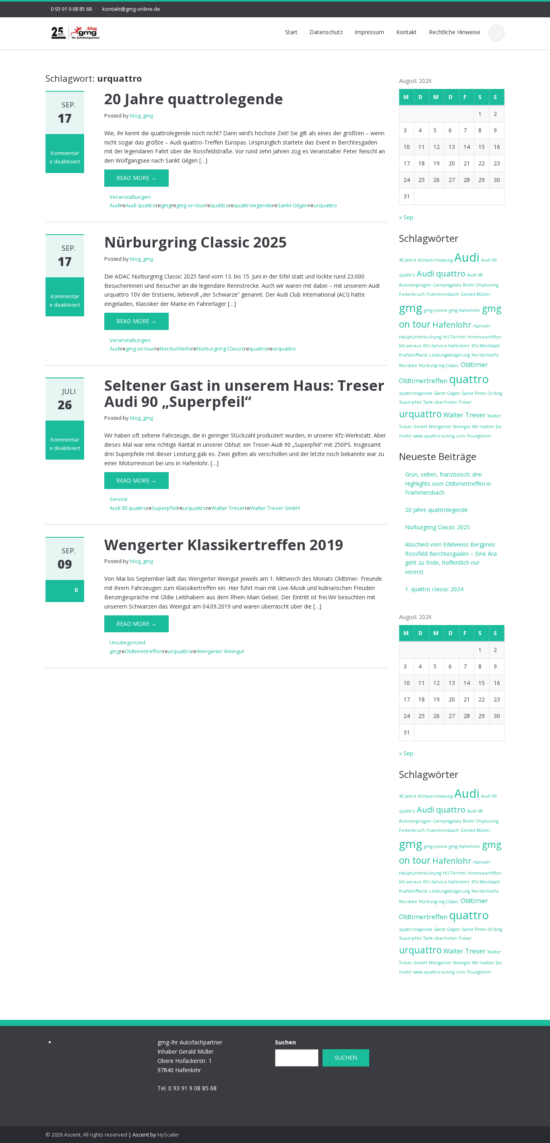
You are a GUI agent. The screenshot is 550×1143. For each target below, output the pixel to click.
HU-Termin (454, 337)
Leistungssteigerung (449, 355)
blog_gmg (141, 115)
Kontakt (406, 32)
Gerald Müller (475, 294)
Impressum (369, 32)
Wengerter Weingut (220, 651)
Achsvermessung (435, 260)
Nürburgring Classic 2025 (195, 242)
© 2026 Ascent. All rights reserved (86, 1134)
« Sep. (406, 217)
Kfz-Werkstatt (485, 346)
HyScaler (168, 1134)
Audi (115, 205)
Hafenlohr (451, 324)
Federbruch (412, 294)
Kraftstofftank (413, 355)
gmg (166, 205)
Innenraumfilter (484, 337)
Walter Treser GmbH (275, 508)
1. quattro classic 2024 (434, 589)
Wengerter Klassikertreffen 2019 (223, 545)
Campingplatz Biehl (453, 285)
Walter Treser (228, 508)
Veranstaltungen (130, 196)
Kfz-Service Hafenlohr (446, 346)
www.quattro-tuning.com (439, 436)
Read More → (136, 178)
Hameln (481, 326)
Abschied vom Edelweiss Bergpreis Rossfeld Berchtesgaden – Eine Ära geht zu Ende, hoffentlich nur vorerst (451, 558)
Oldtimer (474, 364)
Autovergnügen (415, 285)
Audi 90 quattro (128, 508)
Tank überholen (440, 402)
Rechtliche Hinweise (454, 32)
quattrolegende (253, 205)
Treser (465, 402)
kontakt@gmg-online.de (131, 8)
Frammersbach (442, 294)
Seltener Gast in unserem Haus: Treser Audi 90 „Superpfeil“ (244, 393)
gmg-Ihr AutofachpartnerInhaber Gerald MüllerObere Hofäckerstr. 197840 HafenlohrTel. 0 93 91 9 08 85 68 (189, 1065)
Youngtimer (479, 436)
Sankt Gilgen (292, 205)
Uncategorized (127, 642)
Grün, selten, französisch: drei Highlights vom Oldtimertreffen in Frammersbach (448, 483)
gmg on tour (190, 205)
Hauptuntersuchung (420, 337)
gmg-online (435, 310)
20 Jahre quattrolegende (193, 99)
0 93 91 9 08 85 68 (71, 8)
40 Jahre (407, 260)
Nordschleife (175, 348)
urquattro (325, 205)
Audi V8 (475, 275)
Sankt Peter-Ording (482, 393)
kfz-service (410, 346)
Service (119, 499)
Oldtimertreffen (144, 651)
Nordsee (408, 365)
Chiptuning (487, 285)
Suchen (285, 1042)
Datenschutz (326, 32)
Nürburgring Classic (220, 348)
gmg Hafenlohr (464, 310)
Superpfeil (165, 508)
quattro (220, 205)
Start (291, 32)
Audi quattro (141, 205)
